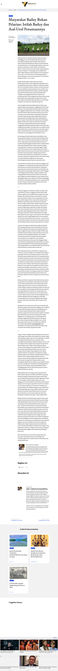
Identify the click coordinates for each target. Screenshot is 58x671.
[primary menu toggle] (1, 4)
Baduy (22, 60)
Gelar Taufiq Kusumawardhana (12, 37)
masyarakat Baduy (36, 324)
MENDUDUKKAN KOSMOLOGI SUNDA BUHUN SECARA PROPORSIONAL (38, 554)
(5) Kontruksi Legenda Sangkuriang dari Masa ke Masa (17, 585)
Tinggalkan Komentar (12, 41)
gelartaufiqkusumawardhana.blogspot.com (26, 457)
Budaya (10, 15)
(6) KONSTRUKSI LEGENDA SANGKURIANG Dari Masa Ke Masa (18, 554)
